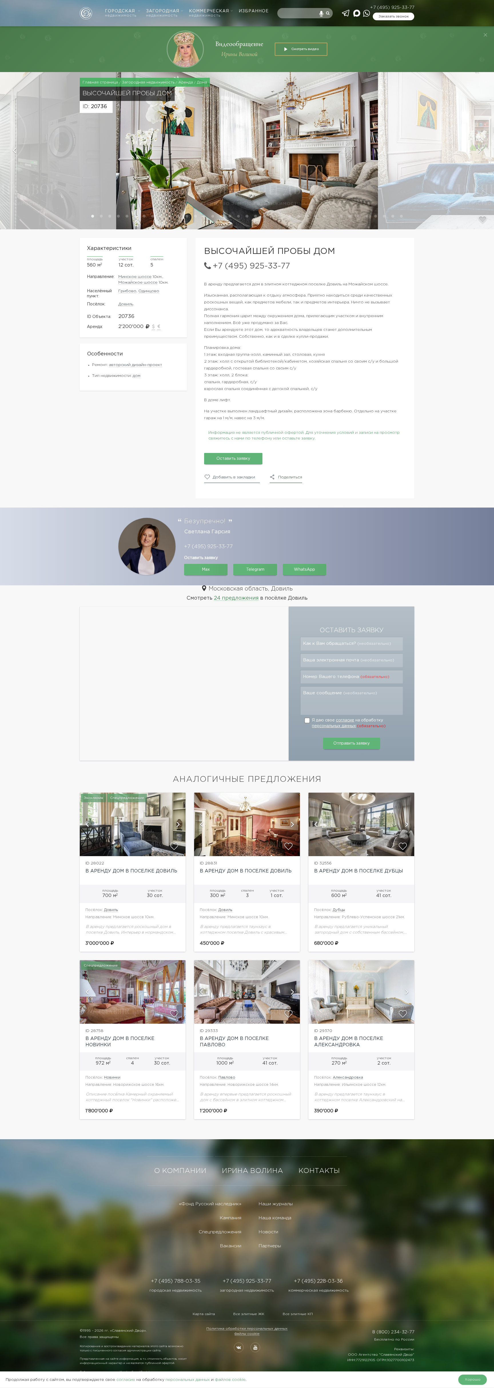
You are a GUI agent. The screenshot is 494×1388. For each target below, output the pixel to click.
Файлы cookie (247, 1333)
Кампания (230, 1218)
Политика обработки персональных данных (247, 1328)
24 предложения (236, 598)
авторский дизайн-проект (135, 365)
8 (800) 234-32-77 (393, 1332)
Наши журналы (275, 1204)
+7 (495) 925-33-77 (392, 7)
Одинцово (148, 291)
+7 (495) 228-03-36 (318, 1281)
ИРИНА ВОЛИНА (252, 1171)
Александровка (348, 1077)
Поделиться (290, 477)
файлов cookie (230, 1379)
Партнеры (269, 1246)
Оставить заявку (233, 458)
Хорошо (473, 1379)
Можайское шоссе (138, 282)
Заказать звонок (394, 16)
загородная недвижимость (247, 1290)
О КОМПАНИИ (180, 1171)
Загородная (162, 13)
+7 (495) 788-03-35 (175, 1281)
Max (206, 569)
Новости (268, 1232)
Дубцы (339, 910)
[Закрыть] (485, 35)
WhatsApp (304, 569)
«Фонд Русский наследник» (210, 1204)
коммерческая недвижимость (318, 1290)
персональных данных (334, 726)
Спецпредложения (220, 1232)
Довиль (125, 304)
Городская (120, 13)
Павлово (226, 1077)
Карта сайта (204, 1314)
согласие (345, 720)
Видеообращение (239, 44)
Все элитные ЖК (248, 1314)
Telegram (255, 569)
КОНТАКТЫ (319, 1171)
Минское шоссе (135, 277)
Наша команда (274, 1218)
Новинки (112, 1077)
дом (136, 375)
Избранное (254, 11)
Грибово (127, 291)
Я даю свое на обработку (349, 723)
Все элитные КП (298, 1314)
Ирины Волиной (239, 54)
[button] (58, 150)
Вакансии (230, 1246)
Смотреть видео (305, 49)
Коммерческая (209, 13)
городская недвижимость (176, 1290)
